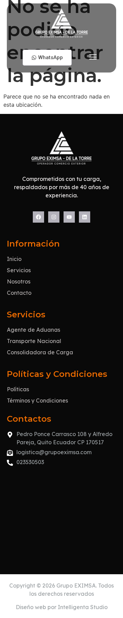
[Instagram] (53, 217)
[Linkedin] (84, 217)
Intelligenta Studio (83, 607)
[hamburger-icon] (93, 57)
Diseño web (31, 607)
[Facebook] (38, 217)
